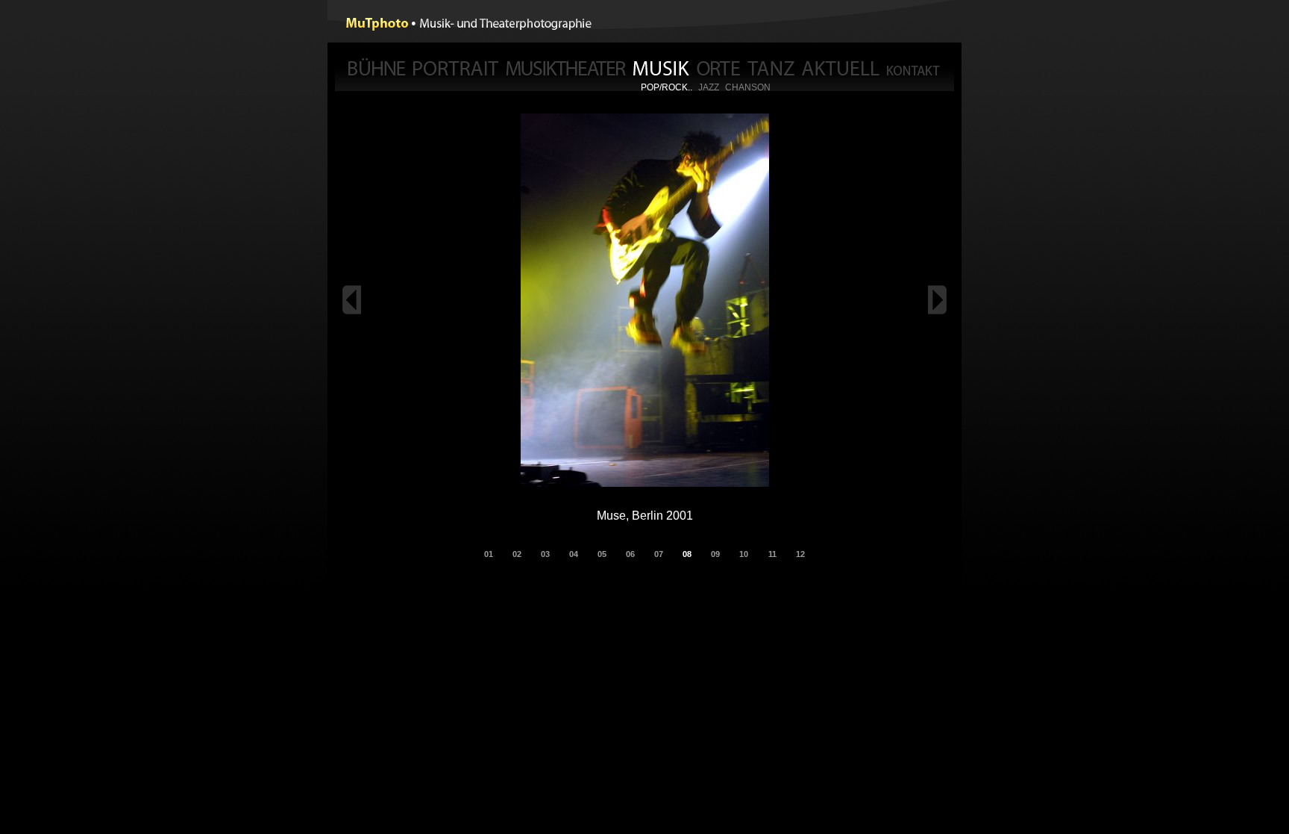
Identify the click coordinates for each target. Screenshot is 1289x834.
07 (658, 554)
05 (602, 554)
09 (715, 554)
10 (743, 554)
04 (573, 554)
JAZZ (708, 87)
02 (516, 554)
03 (545, 554)
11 (772, 554)
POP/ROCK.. (666, 87)
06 (630, 554)
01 (488, 554)
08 (687, 554)
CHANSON (748, 87)
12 (800, 554)
